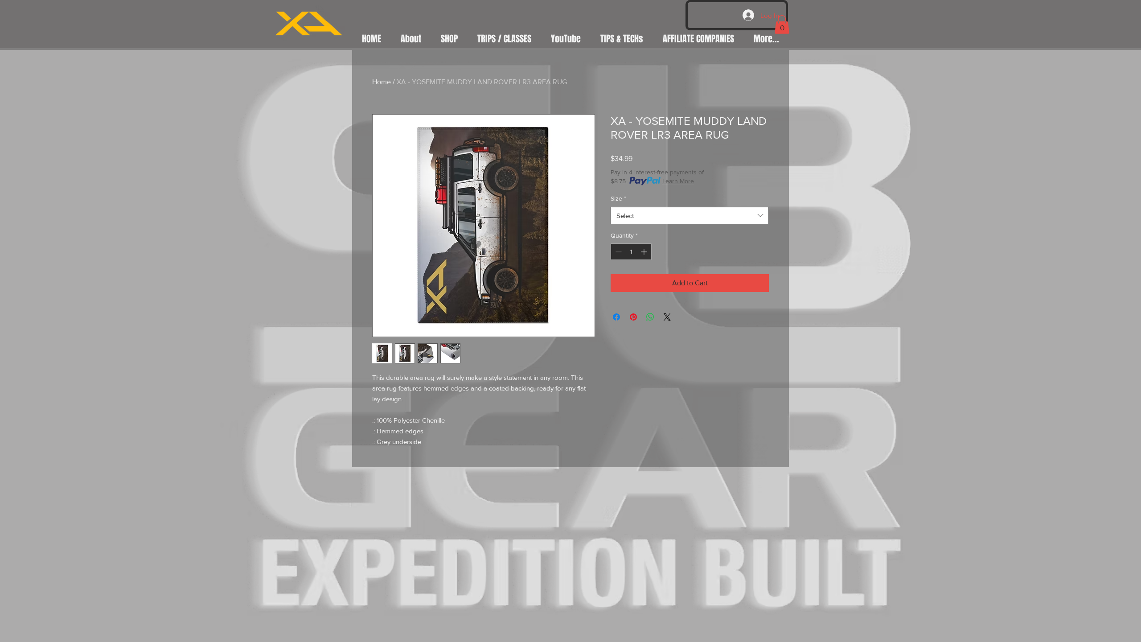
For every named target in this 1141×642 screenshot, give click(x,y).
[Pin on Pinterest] (633, 317)
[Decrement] (617, 251)
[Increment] (644, 251)
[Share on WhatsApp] (650, 317)
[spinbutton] (631, 251)
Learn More (678, 181)
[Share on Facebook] (616, 317)
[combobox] (690, 215)
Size (618, 198)
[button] (782, 24)
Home (381, 82)
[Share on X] (667, 317)
